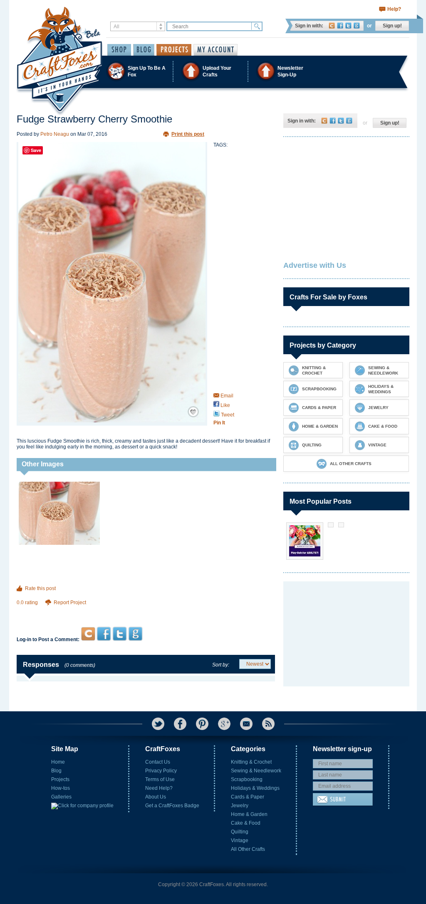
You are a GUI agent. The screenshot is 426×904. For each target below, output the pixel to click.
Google (357, 25)
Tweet (227, 415)
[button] (212, 71)
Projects (60, 779)
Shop (119, 50)
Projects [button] (173, 50)
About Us (155, 797)
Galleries (61, 797)
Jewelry (239, 805)
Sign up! (392, 26)
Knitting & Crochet (251, 762)
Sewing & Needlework (256, 771)
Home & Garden (249, 814)
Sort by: (220, 665)
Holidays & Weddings (255, 788)
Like (224, 405)
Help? (394, 9)
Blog (56, 771)
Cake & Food (245, 823)
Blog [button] (143, 50)
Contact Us (157, 762)
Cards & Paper (247, 797)
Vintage (239, 840)
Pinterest (202, 724)
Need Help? (159, 788)
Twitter (348, 25)
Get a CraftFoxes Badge (172, 805)
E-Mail (246, 724)
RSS (268, 724)
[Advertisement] (146, 611)
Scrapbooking (247, 779)
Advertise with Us (314, 265)
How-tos (60, 788)
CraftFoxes (332, 25)
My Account (215, 50)
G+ (224, 724)
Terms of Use (160, 779)
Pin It (219, 423)
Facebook (340, 25)
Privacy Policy (161, 771)
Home (58, 762)
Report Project (70, 602)
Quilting (239, 832)
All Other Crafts (248, 849)
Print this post (187, 134)
